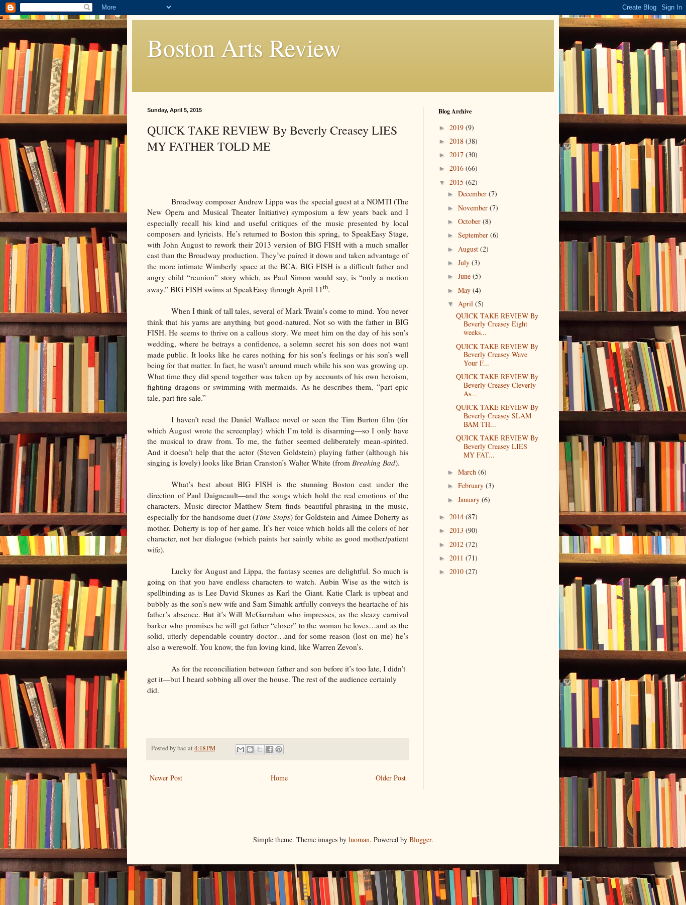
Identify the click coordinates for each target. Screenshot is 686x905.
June (465, 276)
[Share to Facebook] (269, 749)
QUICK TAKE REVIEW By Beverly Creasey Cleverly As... (497, 385)
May (465, 290)
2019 (457, 127)
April (466, 303)
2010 (457, 571)
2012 (457, 544)
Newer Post (166, 777)
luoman (359, 839)
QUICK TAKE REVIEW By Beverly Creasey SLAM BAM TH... (497, 415)
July (465, 262)
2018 (457, 141)
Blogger (420, 839)
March (468, 472)
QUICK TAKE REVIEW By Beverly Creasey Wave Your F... (497, 355)
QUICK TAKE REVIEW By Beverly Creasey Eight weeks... (497, 324)
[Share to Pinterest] (279, 749)
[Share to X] (260, 749)
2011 (457, 557)
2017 (457, 154)
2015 (457, 182)
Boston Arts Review (244, 47)
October (470, 221)
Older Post (391, 777)
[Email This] (241, 749)
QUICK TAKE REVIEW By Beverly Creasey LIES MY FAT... (497, 446)
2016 (457, 168)
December (473, 193)
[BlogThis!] (250, 749)
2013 (457, 530)
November (474, 207)
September (474, 235)
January (470, 499)
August (469, 249)
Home (279, 777)
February (472, 485)
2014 (457, 516)
